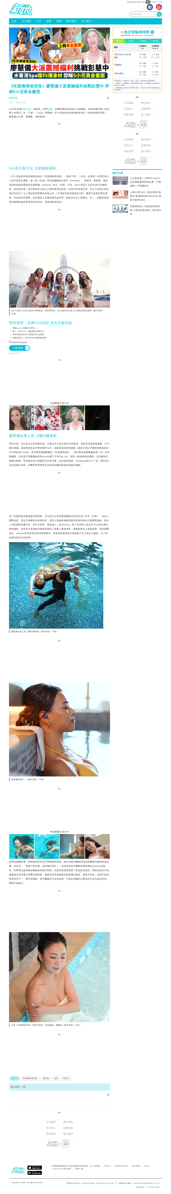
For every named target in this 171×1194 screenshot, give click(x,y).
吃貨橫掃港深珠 (30, 1078)
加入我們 (86, 21)
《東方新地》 (136, 1166)
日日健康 (26, 21)
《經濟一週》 (79, 1169)
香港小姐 (26, 109)
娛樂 (48, 21)
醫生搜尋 (71, 21)
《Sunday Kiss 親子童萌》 (62, 1169)
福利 (56, 1078)
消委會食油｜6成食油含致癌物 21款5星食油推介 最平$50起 (145, 210)
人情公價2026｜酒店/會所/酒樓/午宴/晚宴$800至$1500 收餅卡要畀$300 (145, 196)
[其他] (108, 99)
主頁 (14, 21)
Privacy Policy (154, 1187)
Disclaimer (140, 1187)
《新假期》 (96, 1166)
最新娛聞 (13, 98)
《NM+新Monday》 (121, 1166)
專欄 (58, 21)
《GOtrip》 (107, 1166)
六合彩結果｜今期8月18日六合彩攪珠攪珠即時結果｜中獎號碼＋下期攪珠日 (145, 182)
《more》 (146, 1166)
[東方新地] (47, 9)
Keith (11, 103)
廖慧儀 (46, 1078)
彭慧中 (66, 1078)
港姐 (50, 109)
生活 (38, 21)
